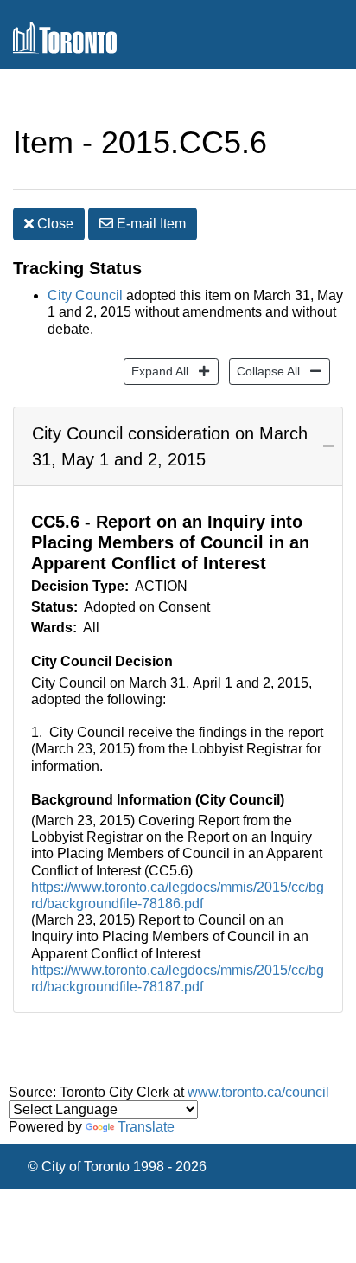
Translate (146, 1126)
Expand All (156, 370)
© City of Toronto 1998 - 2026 (117, 1166)
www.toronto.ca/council (258, 1092)
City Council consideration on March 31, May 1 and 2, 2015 (170, 446)
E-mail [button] (149, 223)
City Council (85, 295)
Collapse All (264, 370)
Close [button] (53, 223)
